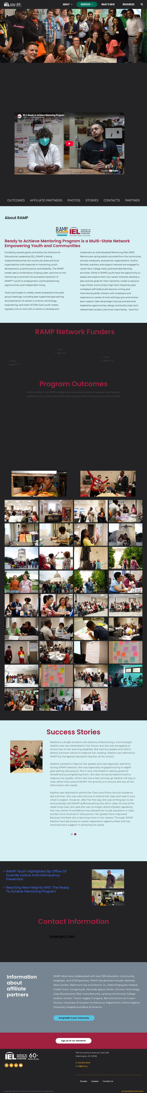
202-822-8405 (84, 1063)
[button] (71, 4)
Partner (132, 200)
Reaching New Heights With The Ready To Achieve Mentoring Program (37, 889)
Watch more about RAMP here (73, 182)
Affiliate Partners (46, 200)
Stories (92, 200)
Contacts (112, 200)
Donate (83, 1081)
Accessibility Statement (132, 1091)
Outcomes (16, 200)
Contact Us (108, 1081)
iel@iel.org (82, 1066)
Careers (94, 1081)
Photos (73, 200)
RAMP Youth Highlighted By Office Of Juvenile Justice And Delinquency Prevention (36, 875)
